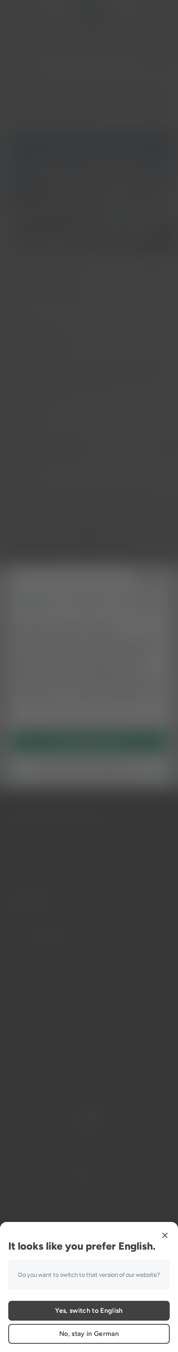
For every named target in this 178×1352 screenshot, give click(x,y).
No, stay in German (89, 1334)
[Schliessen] (164, 1235)
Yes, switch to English (89, 1310)
